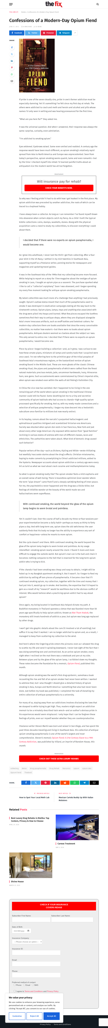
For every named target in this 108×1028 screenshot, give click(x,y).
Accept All (51, 1016)
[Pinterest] (11, 67)
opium (76, 768)
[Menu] (11, 4)
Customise (17, 1016)
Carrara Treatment (66, 843)
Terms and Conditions (34, 991)
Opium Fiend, (73, 663)
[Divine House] (30, 865)
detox (24, 768)
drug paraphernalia (38, 768)
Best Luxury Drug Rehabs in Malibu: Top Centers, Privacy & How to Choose (30, 819)
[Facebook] (11, 47)
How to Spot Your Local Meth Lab (34, 797)
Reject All (34, 1016)
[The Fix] (54, 4)
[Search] (97, 4)
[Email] (11, 81)
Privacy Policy (52, 991)
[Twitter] (11, 54)
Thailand (28, 772)
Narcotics (66, 768)
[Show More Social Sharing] (75, 32)
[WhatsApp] (11, 74)
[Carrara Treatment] (77, 827)
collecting (15, 768)
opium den (86, 768)
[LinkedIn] (11, 60)
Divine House (17, 881)
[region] (34, 1008)
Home (23, 12)
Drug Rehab (54, 768)
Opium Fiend (16, 772)
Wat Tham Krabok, (80, 612)
